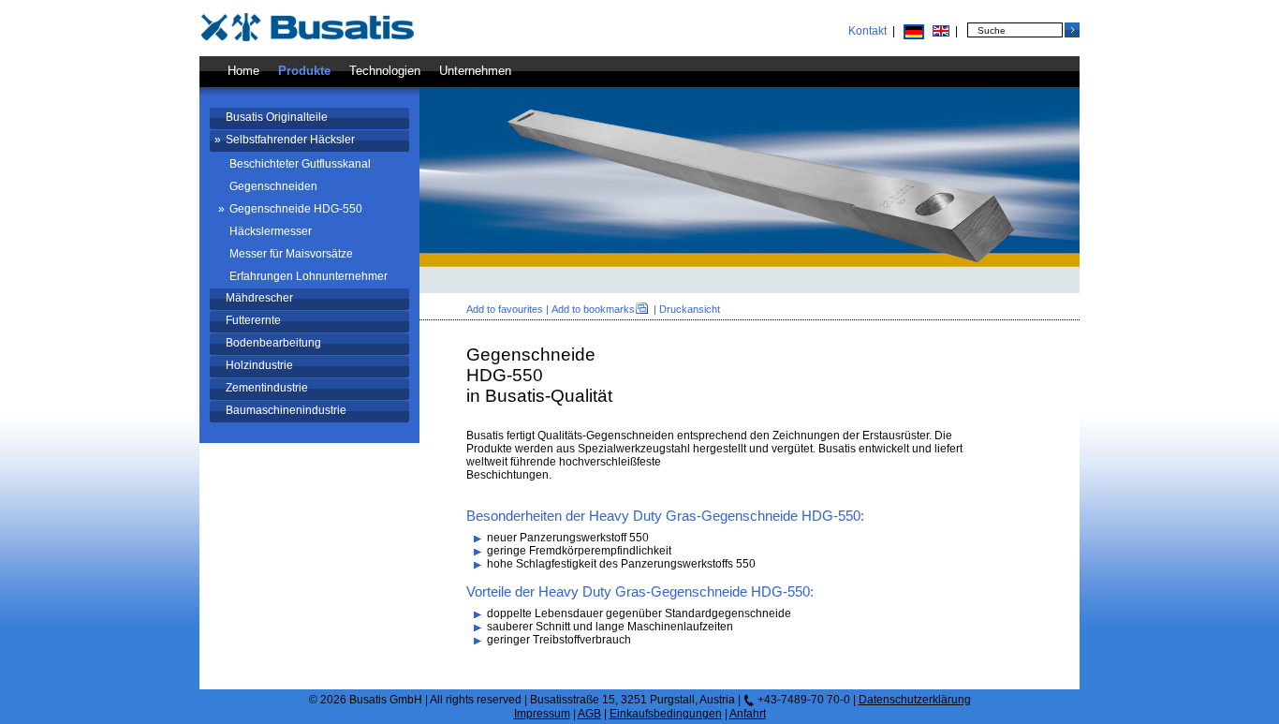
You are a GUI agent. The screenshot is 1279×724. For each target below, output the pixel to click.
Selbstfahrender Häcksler (290, 139)
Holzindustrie (259, 365)
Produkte (304, 71)
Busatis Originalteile (277, 117)
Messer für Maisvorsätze (291, 253)
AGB (589, 713)
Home (243, 71)
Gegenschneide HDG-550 (295, 208)
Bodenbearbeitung (273, 342)
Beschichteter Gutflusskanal (300, 163)
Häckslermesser (270, 231)
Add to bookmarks (593, 309)
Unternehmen (475, 71)
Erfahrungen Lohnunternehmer (308, 276)
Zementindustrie (267, 387)
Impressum (542, 713)
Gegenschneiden (273, 186)
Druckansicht (689, 309)
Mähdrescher (259, 297)
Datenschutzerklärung (915, 699)
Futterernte (253, 320)
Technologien (384, 71)
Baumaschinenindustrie (286, 410)
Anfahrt (747, 713)
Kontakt (867, 30)
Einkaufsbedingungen (666, 713)
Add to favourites (504, 309)
